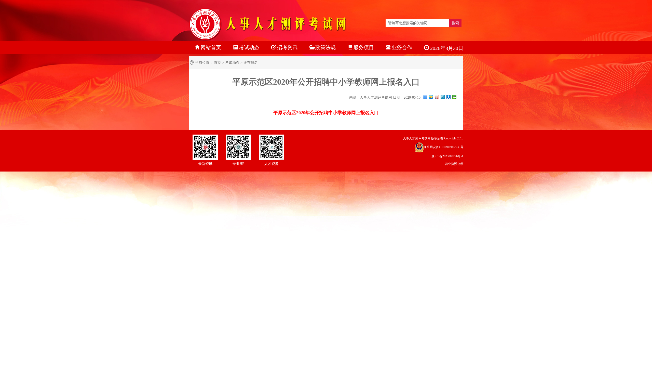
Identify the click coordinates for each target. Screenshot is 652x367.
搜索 (455, 23)
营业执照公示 (454, 164)
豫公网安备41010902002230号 (443, 147)
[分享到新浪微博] (437, 97)
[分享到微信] (454, 97)
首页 (217, 62)
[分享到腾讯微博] (443, 97)
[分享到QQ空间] (431, 97)
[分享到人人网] (448, 97)
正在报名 (250, 62)
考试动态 (232, 62)
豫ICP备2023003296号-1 (447, 156)
